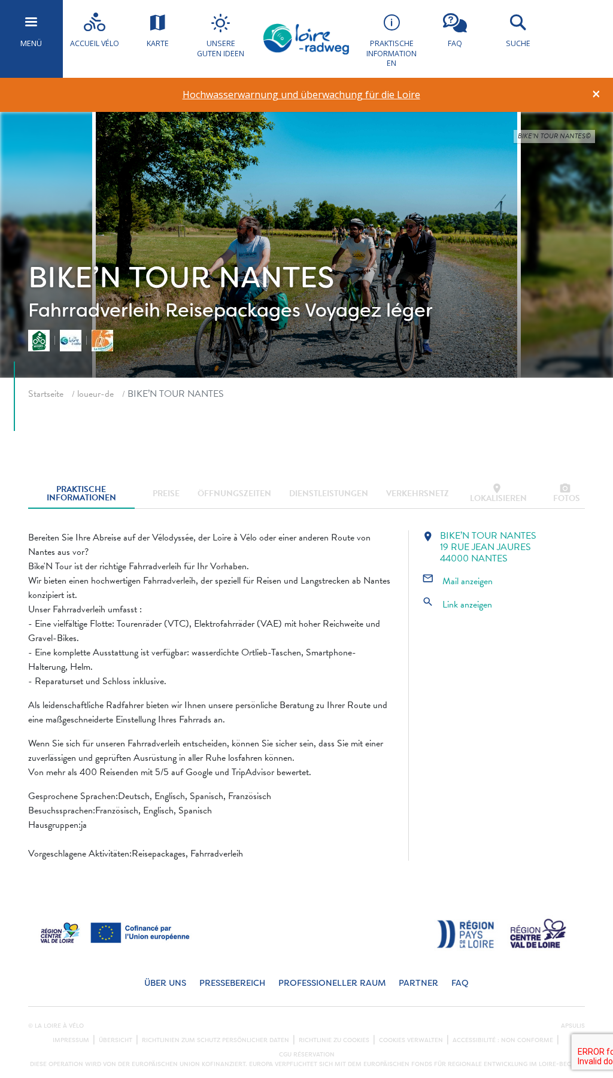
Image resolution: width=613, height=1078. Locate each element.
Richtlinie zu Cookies (334, 1040)
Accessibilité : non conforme (503, 1040)
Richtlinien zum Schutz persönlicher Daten (215, 1040)
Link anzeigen (457, 604)
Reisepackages (233, 310)
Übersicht (115, 1040)
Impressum (71, 1040)
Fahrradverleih (94, 310)
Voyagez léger (369, 310)
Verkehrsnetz (417, 493)
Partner (418, 983)
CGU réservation (307, 1054)
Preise (166, 493)
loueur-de (95, 394)
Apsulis (573, 1026)
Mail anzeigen (457, 581)
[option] (301, 95)
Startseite (45, 394)
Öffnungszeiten (234, 493)
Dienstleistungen (328, 493)
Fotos (566, 493)
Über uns (165, 983)
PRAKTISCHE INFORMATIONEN (81, 493)
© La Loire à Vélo (56, 1026)
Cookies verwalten (411, 1040)
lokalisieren (498, 493)
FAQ (460, 983)
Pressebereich (232, 983)
